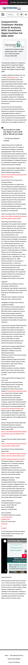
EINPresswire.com (12, 77)
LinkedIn (4, 528)
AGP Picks (4, 2)
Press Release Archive (16, 655)
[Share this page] (26, 14)
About (6, 655)
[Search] (18, 14)
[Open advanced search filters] (21, 14)
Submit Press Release (14, 659)
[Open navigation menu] (2, 14)
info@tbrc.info (5, 519)
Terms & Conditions (14, 662)
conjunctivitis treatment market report (12, 408)
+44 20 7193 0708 (6, 517)
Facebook (4, 523)
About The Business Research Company (13, 459)
